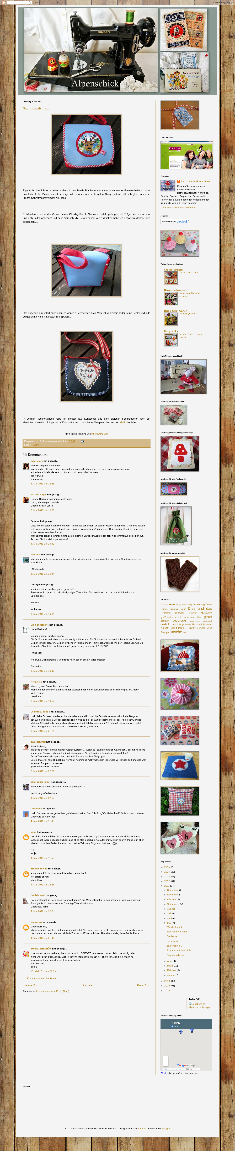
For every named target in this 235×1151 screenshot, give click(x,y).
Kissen (165, 627)
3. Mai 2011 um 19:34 (42, 573)
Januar (171, 975)
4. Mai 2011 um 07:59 (42, 797)
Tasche (35, 445)
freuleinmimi (38, 895)
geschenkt (179, 620)
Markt (123, 422)
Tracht (186, 632)
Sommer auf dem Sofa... (180, 950)
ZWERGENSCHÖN (41, 948)
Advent (164, 604)
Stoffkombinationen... (178, 931)
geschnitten (195, 621)
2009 (167, 985)
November (173, 894)
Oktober (172, 899)
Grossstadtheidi (173, 269)
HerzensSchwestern (202, 624)
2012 (167, 881)
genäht (208, 617)
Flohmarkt (165, 613)
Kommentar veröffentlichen (42, 978)
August (171, 908)
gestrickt (176, 624)
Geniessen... (173, 936)
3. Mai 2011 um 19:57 (42, 701)
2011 (167, 885)
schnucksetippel (40, 781)
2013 (167, 876)
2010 (167, 981)
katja (33, 832)
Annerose (36, 808)
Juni (169, 918)
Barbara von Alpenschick (195, 181)
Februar (172, 970)
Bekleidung (199, 604)
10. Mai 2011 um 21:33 (43, 971)
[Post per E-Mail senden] (82, 441)
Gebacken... (173, 941)
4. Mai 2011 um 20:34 (42, 911)
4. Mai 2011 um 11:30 (42, 821)
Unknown (36, 922)
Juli (169, 913)
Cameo (164, 609)
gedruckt (179, 612)
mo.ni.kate (37, 461)
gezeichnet (186, 625)
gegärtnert (193, 613)
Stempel (165, 632)
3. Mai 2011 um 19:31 (42, 510)
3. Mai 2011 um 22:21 (42, 771)
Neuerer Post (31, 985)
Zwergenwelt (38, 741)
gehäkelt (206, 612)
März (170, 965)
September (173, 904)
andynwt (142, 1128)
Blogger (166, 1128)
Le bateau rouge (40, 711)
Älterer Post (143, 985)
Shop (209, 627)
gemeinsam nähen (192, 617)
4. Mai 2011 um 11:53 (42, 858)
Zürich (163, 1073)
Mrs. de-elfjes (38, 494)
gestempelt (207, 621)
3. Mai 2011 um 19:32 (42, 543)
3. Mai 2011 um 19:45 (42, 670)
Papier (181, 627)
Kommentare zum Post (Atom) (52, 991)
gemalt (178, 617)
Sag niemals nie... (36, 107)
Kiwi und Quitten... (187, 313)
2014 (167, 871)
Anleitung (175, 604)
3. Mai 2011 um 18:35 (42, 483)
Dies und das (200, 608)
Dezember (173, 890)
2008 (167, 990)
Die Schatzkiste (40, 624)
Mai (169, 922)
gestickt (166, 624)
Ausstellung (187, 605)
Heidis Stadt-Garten (175, 310)
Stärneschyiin (39, 868)
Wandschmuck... (175, 927)
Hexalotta (36, 681)
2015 (167, 867)
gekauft (167, 616)
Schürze (201, 628)
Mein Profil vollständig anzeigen (178, 207)
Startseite (87, 985)
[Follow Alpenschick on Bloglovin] (175, 223)
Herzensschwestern (175, 290)
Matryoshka (171, 331)
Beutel (209, 604)
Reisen (190, 627)
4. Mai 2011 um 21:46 (42, 938)
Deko (183, 609)
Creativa (174, 609)
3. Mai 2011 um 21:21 (42, 731)
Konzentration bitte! (188, 272)
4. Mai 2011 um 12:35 (42, 884)
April (170, 961)
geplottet (165, 621)
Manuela (36, 554)
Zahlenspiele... (175, 945)
